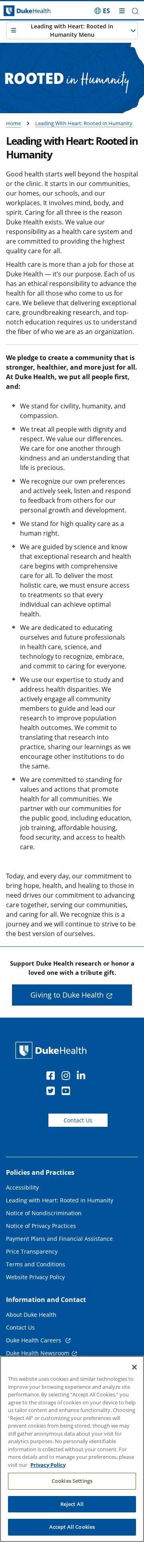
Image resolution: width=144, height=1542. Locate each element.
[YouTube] (68, 1092)
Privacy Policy (48, 1464)
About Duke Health (31, 1314)
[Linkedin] (83, 1077)
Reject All (72, 1504)
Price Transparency (32, 1251)
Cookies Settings (72, 1480)
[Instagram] (68, 1077)
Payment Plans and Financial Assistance (59, 1238)
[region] (72, 1449)
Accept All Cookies (72, 1526)
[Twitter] (52, 1092)
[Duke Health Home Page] (52, 1050)
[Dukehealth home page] (18, 11)
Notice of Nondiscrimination (44, 1213)
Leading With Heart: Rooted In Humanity (83, 123)
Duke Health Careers (34, 1340)
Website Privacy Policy (35, 1277)
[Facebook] (52, 1077)
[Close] (134, 1367)
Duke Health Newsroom (37, 1353)
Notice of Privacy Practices (41, 1226)
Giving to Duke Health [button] (67, 995)
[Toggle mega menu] (122, 10)
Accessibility (22, 1187)
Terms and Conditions (35, 1264)
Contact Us (78, 1120)
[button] (102, 10)
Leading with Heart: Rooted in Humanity (59, 1200)
